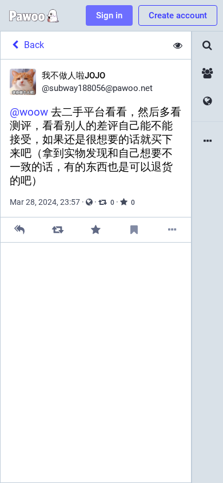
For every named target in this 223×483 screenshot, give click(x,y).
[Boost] (57, 229)
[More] (171, 229)
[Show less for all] (178, 45)
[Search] (207, 45)
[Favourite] (95, 229)
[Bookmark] (134, 229)
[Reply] (19, 229)
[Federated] (207, 102)
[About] (207, 142)
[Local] (207, 74)
